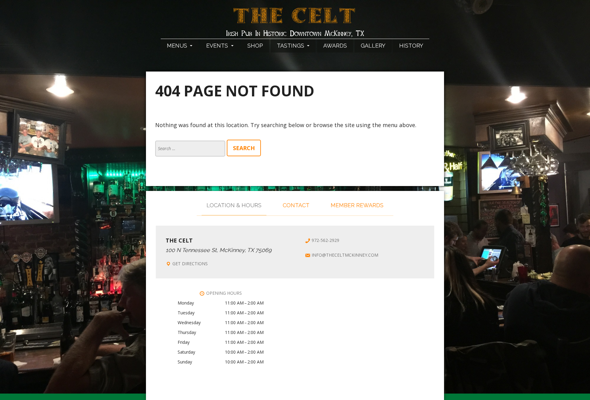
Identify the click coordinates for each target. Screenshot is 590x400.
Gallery (373, 45)
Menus (178, 45)
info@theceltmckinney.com (345, 255)
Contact (296, 205)
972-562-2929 (325, 240)
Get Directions (190, 263)
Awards (335, 45)
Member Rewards (357, 205)
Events (218, 45)
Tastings (291, 45)
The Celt (295, 19)
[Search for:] (191, 148)
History (411, 45)
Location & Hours (234, 205)
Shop (255, 45)
